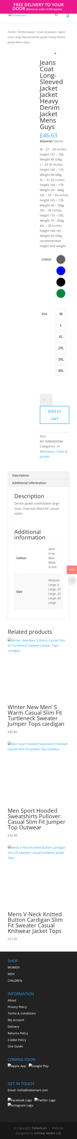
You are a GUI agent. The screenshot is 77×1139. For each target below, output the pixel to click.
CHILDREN (15, 981)
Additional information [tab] (29, 483)
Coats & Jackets (46, 32)
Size (44, 314)
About (12, 1000)
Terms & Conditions (22, 1013)
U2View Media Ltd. (48, 1133)
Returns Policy (18, 1033)
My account (16, 1020)
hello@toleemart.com (32, 1090)
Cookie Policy (17, 1040)
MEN (11, 974)
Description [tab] (20, 475)
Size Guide (15, 1046)
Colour (46, 259)
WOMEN (14, 967)
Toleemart (39, 1128)
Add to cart (54, 414)
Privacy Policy (17, 1007)
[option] (61, 259)
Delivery (13, 1027)
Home (12, 32)
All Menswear (26, 32)
